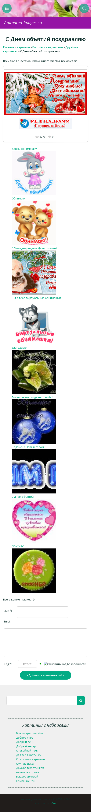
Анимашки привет (28, 772)
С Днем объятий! (23, 497)
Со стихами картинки (30, 759)
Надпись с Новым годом (28, 447)
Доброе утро (24, 737)
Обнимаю (18, 198)
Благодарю (19, 347)
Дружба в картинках (30, 768)
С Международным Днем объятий (35, 248)
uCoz (53, 803)
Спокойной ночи (27, 750)
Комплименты (25, 781)
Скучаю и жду (25, 763)
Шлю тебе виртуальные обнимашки (36, 298)
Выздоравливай (27, 776)
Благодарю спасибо (29, 733)
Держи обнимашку (24, 149)
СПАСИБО (18, 546)
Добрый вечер (26, 746)
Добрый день (25, 742)
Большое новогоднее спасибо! (32, 397)
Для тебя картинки (28, 755)
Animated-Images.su (23, 22)
